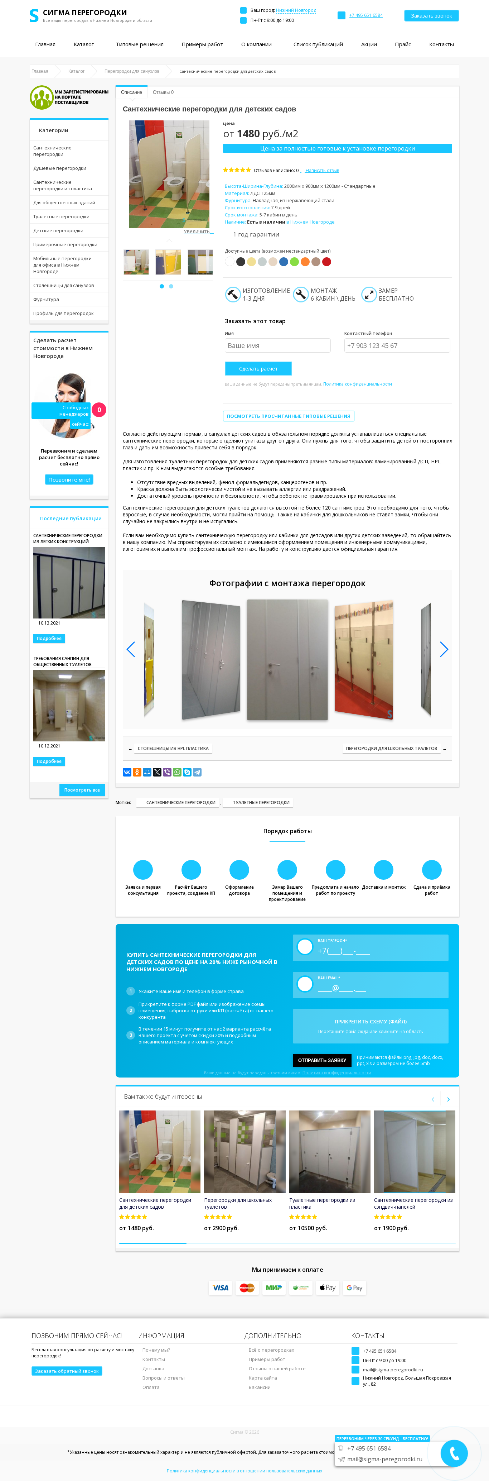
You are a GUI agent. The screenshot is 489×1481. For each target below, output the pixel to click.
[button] (161, 286)
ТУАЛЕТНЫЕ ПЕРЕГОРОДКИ (261, 802)
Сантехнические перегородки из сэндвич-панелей (413, 1203)
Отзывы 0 (163, 92)
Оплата (151, 1387)
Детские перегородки (58, 230)
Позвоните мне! (69, 479)
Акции (369, 44)
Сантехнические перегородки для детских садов (155, 1203)
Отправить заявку (322, 1060)
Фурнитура (46, 299)
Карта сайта (263, 1378)
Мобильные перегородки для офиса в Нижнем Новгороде (62, 264)
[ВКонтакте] (127, 772)
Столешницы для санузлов (63, 285)
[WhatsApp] (177, 772)
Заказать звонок (431, 15)
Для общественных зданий (64, 202)
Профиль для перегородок (63, 313)
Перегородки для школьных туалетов (391, 748)
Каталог (84, 44)
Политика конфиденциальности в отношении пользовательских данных (244, 1471)
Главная (45, 44)
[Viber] (167, 772)
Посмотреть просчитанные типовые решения (288, 416)
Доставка (153, 1368)
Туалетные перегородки (61, 216)
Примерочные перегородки (65, 244)
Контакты (441, 44)
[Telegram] (197, 772)
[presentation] (127, 263)
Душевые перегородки (59, 168)
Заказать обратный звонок (67, 1371)
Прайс (403, 44)
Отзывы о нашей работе (277, 1368)
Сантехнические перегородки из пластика (62, 185)
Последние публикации (71, 518)
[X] (157, 772)
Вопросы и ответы (163, 1378)
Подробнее (49, 638)
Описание (131, 92)
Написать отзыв (322, 170)
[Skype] (187, 772)
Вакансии (260, 1387)
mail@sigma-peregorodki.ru (393, 1369)
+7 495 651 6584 (379, 1351)
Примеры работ (202, 44)
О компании (256, 44)
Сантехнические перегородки (52, 150)
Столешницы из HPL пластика (173, 748)
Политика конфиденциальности (357, 384)
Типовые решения (140, 44)
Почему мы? (156, 1350)
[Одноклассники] (137, 772)
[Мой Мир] (147, 772)
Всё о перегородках (271, 1350)
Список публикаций (318, 44)
